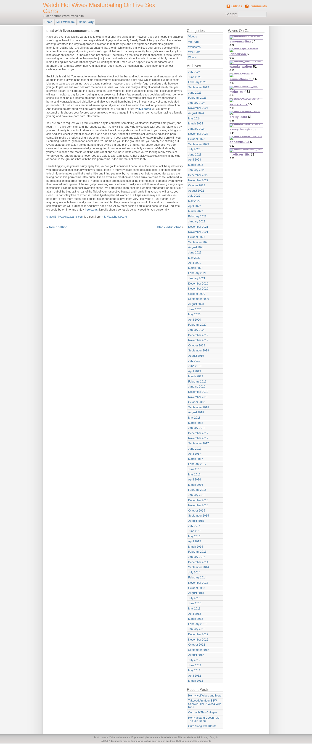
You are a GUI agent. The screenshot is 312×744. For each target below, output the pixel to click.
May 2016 (194, 474)
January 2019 (196, 386)
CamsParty (86, 22)
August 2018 (196, 412)
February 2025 (197, 97)
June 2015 (194, 531)
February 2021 (197, 273)
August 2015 (196, 520)
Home (48, 22)
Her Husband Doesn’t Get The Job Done (204, 719)
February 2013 (197, 624)
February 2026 (197, 82)
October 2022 (196, 185)
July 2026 (194, 72)
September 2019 (198, 350)
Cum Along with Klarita (202, 726)
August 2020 (196, 304)
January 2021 (196, 278)
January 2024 (196, 128)
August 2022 (196, 190)
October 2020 (196, 293)
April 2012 (194, 675)
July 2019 (194, 360)
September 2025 (198, 87)
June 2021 (194, 252)
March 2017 (195, 459)
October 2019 (196, 345)
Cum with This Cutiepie (202, 712)
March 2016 (195, 484)
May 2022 (194, 201)
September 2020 (198, 299)
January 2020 (196, 330)
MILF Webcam (65, 22)
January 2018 (196, 428)
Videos (192, 36)
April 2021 (194, 262)
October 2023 (196, 139)
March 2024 (195, 123)
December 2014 (198, 562)
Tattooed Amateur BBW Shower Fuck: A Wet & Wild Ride (204, 704)
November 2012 (198, 639)
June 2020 (194, 309)
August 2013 (196, 593)
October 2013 (196, 588)
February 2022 (197, 216)
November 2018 (198, 397)
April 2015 (194, 541)
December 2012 (198, 634)
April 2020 (194, 319)
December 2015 (198, 500)
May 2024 (194, 118)
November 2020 (198, 288)
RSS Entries (182, 741)
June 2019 (194, 366)
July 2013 (194, 598)
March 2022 (195, 211)
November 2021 (198, 232)
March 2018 (195, 423)
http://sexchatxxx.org (114, 216)
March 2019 (195, 376)
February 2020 (197, 324)
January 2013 (196, 629)
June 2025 (194, 92)
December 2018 (198, 391)
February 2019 (197, 381)
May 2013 (194, 608)
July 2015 (194, 526)
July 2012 (194, 660)
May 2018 (194, 417)
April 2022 (194, 206)
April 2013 (194, 613)
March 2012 (195, 680)
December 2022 (198, 175)
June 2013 (194, 603)
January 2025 (196, 103)
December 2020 (198, 283)
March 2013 (195, 618)
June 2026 (194, 77)
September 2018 (198, 407)
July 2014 (194, 572)
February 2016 (197, 489)
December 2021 (198, 226)
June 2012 (194, 665)
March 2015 (195, 546)
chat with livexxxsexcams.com (64, 216)
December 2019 (198, 335)
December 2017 (198, 433)
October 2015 (196, 510)
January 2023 (196, 170)
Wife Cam (194, 52)
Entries (236, 6)
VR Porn (193, 41)
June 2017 (194, 448)
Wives (192, 57)
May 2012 (194, 670)
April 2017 (194, 453)
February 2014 (197, 577)
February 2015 (197, 551)
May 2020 (194, 314)
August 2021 (196, 247)
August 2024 (196, 113)
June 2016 (194, 469)
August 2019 (196, 355)
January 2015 (196, 557)
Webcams (194, 47)
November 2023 (198, 133)
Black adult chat (169, 227)
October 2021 (196, 237)
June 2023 (194, 154)
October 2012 (196, 644)
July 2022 (194, 195)
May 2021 (194, 257)
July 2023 (194, 149)
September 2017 (198, 443)
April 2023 (194, 159)
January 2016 (196, 495)
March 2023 (195, 164)
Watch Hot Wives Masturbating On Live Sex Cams (99, 8)
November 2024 (198, 108)
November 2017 (198, 438)
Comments (258, 6)
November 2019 (198, 340)
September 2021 (198, 242)
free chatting (58, 227)
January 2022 (196, 221)
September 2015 (198, 515)
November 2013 (198, 582)
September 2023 (198, 144)
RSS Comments (202, 741)
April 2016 (194, 479)
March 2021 (195, 268)
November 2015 (198, 505)
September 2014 (198, 567)
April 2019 (194, 371)
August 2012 (196, 655)
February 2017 (197, 464)
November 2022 (198, 180)
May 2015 (194, 536)
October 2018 (196, 402)
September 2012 (198, 650)
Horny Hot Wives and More (205, 695)
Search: (231, 14)
